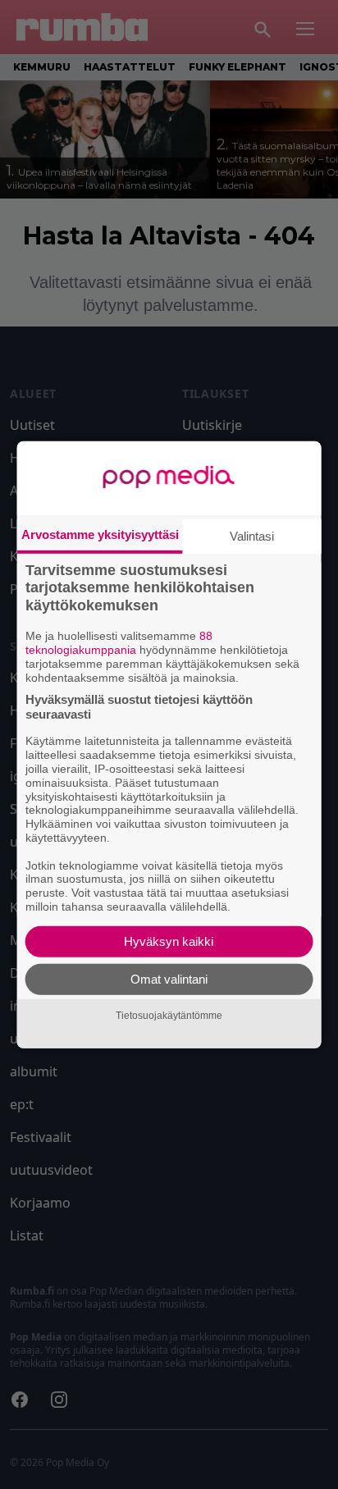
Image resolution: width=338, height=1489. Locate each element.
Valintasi (252, 535)
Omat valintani (169, 979)
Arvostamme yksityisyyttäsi (100, 534)
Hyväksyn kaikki (168, 941)
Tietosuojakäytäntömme (169, 1015)
